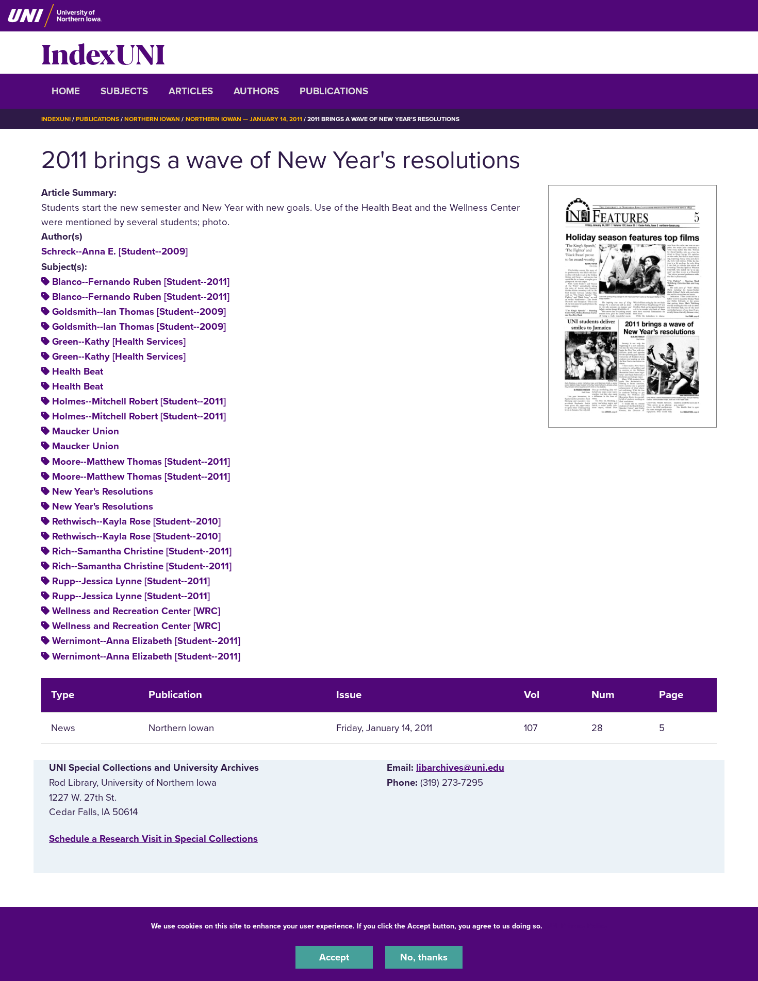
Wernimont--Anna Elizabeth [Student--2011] (146, 641)
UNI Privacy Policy (577, 926)
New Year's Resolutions (102, 491)
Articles (191, 91)
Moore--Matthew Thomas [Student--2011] (141, 461)
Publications (334, 91)
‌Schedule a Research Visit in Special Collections (153, 838)
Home (66, 91)
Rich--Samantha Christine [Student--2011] (142, 551)
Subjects (124, 91)
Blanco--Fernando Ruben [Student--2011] (140, 281)
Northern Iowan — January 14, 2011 (244, 119)
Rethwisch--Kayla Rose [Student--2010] (136, 521)
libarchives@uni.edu (460, 767)
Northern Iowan (152, 119)
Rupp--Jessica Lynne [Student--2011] (131, 581)
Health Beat (77, 371)
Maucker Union (85, 431)
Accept (334, 957)
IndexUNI (103, 52)
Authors (256, 91)
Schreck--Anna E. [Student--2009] (114, 251)
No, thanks (424, 957)
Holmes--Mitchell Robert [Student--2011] (139, 401)
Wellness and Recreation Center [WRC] (136, 611)
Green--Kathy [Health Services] (119, 341)
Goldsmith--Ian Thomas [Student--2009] (139, 311)
